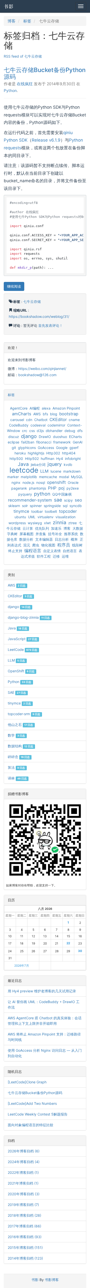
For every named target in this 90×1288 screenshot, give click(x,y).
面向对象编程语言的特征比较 (30, 1125)
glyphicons (27, 447)
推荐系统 (71, 534)
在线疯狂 (25, 84)
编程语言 (32, 550)
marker (13, 477)
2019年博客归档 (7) (23, 1204)
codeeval (38, 425)
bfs (45, 414)
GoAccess (46, 447)
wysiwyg (35, 523)
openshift (56, 482)
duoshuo (60, 436)
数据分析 (26, 539)
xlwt (47, 523)
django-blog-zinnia (29, 617)
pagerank (19, 488)
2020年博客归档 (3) (24, 1194)
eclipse (13, 442)
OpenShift (21, 671)
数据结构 (20, 746)
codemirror (56, 425)
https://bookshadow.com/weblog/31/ (39, 316)
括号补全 (55, 534)
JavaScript (22, 639)
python (42, 494)
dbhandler (54, 431)
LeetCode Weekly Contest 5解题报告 (38, 1114)
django (29, 436)
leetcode (24, 470)
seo (78, 500)
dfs (79, 431)
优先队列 (42, 528)
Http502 (32, 458)
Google (62, 447)
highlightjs (36, 453)
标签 (27, 20)
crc (24, 431)
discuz (13, 436)
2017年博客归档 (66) (24, 1226)
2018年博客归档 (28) (24, 1215)
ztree (72, 523)
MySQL (77, 477)
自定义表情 (52, 551)
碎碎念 (19, 757)
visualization (66, 517)
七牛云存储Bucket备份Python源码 (45, 73)
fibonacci (43, 442)
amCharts (21, 413)
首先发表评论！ (50, 325)
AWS (37, 414)
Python (10, 90)
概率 (74, 539)
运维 (65, 556)
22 (68, 943)
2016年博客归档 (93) (25, 1237)
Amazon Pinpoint (66, 408)
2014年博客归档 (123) (25, 1258)
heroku (20, 453)
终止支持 (15, 551)
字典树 (12, 534)
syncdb (76, 506)
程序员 (63, 544)
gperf (74, 447)
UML (32, 517)
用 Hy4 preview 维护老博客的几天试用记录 (42, 991)
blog (53, 414)
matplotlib (29, 477)
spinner (36, 506)
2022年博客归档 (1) (23, 1172)
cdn (29, 420)
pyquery (25, 494)
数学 (16, 735)
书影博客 (52, 1280)
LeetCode (22, 649)
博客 (12, 20)
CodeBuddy (18, 425)
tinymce (21, 511)
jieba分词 (38, 464)
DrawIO (45, 436)
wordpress (17, 523)
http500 (16, 458)
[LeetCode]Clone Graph (27, 1082)
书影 (9, 6)
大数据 (77, 528)
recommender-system (30, 500)
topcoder (68, 511)
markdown (71, 471)
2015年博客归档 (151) (25, 1247)
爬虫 (35, 545)
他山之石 (20, 724)
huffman (47, 458)
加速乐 (56, 528)
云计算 (27, 528)
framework (62, 442)
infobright (73, 458)
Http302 (53, 453)
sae (58, 500)
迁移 (56, 556)
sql (65, 506)
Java (23, 464)
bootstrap (68, 413)
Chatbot (41, 420)
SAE (17, 692)
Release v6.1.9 (46, 140)
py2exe (72, 488)
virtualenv (46, 517)
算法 (16, 767)
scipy (68, 500)
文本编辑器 (44, 539)
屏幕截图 (27, 534)
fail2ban (27, 442)
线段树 (77, 545)
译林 (17, 778)
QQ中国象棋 (62, 494)
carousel (17, 420)
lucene (55, 471)
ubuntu (20, 517)
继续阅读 (14, 286)
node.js (28, 482)
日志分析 (62, 539)
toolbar (37, 511)
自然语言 (70, 551)
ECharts (75, 436)
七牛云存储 (32, 301)
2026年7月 (21, 965)
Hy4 (59, 458)
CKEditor (58, 419)
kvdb (68, 464)
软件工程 (44, 556)
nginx (16, 482)
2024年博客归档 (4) (24, 1162)
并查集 (41, 534)
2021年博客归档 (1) (23, 1183)
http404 (69, 453)
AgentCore (19, 408)
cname (74, 420)
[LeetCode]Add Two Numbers (32, 1103)
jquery (55, 464)
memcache (48, 477)
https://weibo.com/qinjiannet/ (42, 368)
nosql (40, 482)
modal (64, 477)
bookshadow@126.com (37, 375)
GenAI (77, 442)
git (14, 447)
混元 (26, 545)
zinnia (59, 522)
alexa (46, 408)
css (32, 431)
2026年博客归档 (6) (24, 1151)
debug (69, 431)
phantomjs (37, 488)
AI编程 (35, 408)
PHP (52, 488)
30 (80, 951)
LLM (44, 471)
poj (61, 488)
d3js (40, 431)
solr (25, 506)
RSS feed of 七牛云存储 (23, 56)
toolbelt (51, 511)
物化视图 (48, 545)
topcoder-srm (24, 714)
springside (52, 506)
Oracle (73, 482)
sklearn (14, 506)
